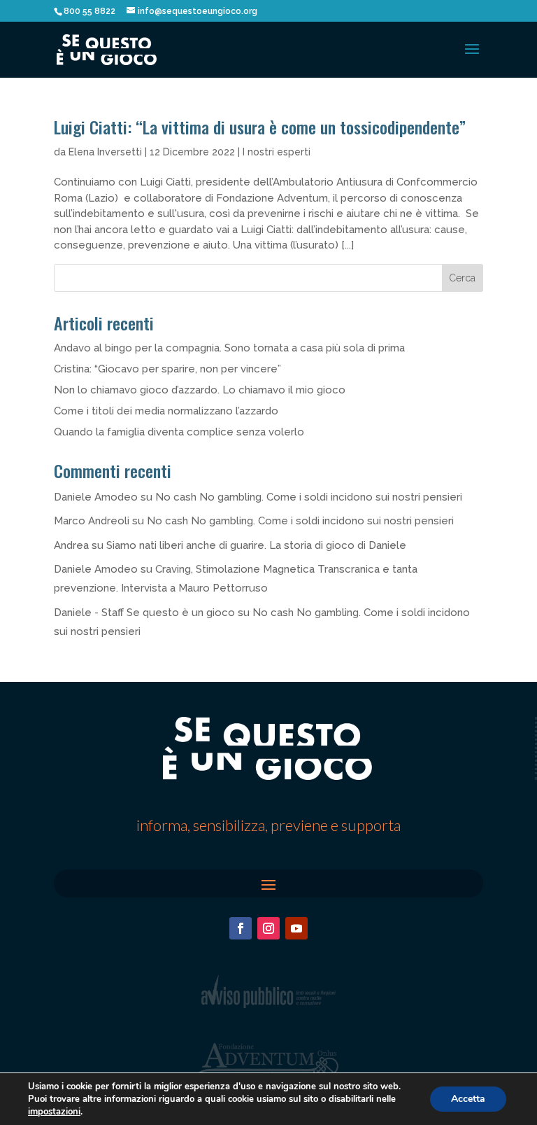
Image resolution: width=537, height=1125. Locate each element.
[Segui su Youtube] (296, 928)
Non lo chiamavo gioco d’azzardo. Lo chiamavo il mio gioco (199, 390)
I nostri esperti (276, 152)
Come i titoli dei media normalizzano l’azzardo (166, 411)
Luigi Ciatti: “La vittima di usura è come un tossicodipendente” (260, 126)
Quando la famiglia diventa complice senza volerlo (179, 432)
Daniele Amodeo (96, 497)
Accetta (468, 1098)
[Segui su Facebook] (240, 928)
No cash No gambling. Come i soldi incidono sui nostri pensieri (308, 497)
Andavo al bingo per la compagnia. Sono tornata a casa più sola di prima (229, 348)
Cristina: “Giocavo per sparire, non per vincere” (167, 369)
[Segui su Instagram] (268, 928)
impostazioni (54, 1111)
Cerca (462, 278)
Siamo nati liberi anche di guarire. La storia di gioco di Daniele (256, 545)
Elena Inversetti (105, 152)
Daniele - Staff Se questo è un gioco (144, 612)
